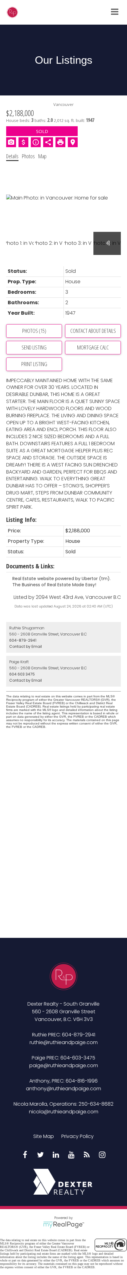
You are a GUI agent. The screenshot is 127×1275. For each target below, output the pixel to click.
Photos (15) (34, 330)
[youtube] (71, 1155)
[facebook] (25, 1155)
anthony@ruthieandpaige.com (63, 1088)
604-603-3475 (77, 1057)
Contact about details (93, 330)
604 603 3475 (22, 674)
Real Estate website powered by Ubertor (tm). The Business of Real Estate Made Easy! (61, 581)
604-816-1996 (82, 1080)
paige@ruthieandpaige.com (63, 1065)
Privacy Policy (77, 1136)
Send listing (34, 347)
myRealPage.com (63, 1225)
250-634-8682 (96, 1104)
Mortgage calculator (93, 348)
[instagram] (102, 1155)
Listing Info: (21, 519)
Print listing (34, 364)
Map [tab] (42, 156)
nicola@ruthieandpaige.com (63, 1111)
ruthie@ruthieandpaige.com (64, 1042)
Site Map (43, 1136)
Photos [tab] (28, 156)
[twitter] (40, 1155)
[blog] (86, 1155)
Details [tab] (12, 156)
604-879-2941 (22, 640)
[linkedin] (55, 1155)
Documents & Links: (30, 566)
